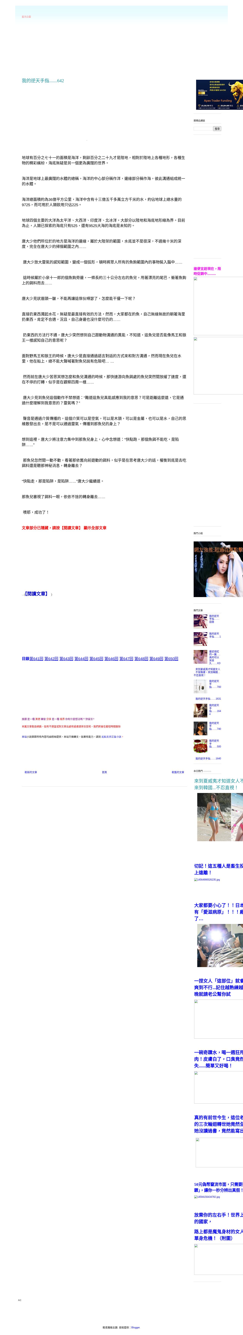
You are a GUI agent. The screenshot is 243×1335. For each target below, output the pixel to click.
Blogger (135, 1327)
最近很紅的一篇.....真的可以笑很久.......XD (214, 657)
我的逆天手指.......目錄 (214, 619)
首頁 (104, 772)
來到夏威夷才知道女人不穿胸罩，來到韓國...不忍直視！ (207, 672)
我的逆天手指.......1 (215, 635)
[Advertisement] (121, 47)
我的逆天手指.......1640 (208, 758)
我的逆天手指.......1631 (208, 698)
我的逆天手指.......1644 (215, 710)
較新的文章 (31, 772)
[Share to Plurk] (30, 747)
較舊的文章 (178, 772)
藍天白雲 (26, 17)
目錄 (25, 659)
